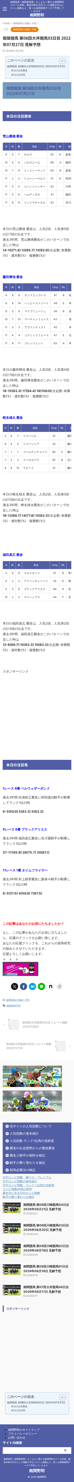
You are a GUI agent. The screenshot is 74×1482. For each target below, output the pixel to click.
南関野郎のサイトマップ (24, 1429)
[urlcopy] (59, 986)
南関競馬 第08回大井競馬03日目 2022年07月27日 (36, 66)
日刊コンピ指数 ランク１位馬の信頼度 (28, 1185)
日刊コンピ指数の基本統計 (20, 1181)
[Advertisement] (37, 710)
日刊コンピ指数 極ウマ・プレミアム (27, 1177)
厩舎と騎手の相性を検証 (27, 1155)
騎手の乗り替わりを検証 (27, 1163)
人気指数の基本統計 (24, 1133)
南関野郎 (37, 15)
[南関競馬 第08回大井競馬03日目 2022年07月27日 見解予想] (32, 986)
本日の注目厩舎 (19, 70)
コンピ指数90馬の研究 (17, 1189)
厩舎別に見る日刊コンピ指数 (21, 1193)
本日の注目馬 (18, 74)
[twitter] (14, 986)
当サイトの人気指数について (31, 1126)
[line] (41, 986)
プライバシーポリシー (22, 1433)
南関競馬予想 (13, 1005)
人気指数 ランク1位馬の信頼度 (32, 1141)
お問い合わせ (16, 1437)
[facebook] (23, 986)
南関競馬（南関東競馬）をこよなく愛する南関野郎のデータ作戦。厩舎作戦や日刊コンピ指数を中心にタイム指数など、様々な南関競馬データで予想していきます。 (37, 1462)
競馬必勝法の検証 (23, 1170)
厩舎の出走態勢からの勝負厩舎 (32, 1148)
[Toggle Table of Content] (61, 61)
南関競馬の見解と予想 (17, 1000)
